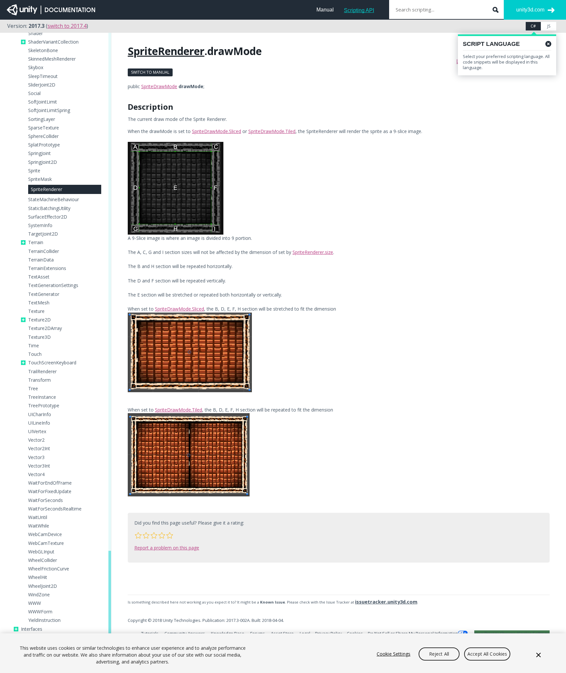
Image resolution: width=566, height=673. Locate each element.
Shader (35, 33)
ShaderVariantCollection (53, 42)
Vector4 (36, 474)
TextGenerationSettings (53, 285)
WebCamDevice (45, 534)
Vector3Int (39, 466)
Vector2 (36, 440)
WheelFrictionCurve (48, 569)
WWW (34, 603)
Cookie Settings (393, 654)
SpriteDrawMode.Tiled (271, 131)
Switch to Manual (150, 72)
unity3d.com (530, 9)
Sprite (34, 171)
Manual (325, 9)
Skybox (35, 67)
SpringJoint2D (42, 162)
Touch (35, 354)
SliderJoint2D (41, 85)
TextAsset (38, 277)
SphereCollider (43, 136)
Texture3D (39, 337)
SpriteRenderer (46, 189)
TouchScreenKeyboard (52, 363)
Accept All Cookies (487, 654)
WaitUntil (37, 517)
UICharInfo (39, 414)
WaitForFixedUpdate (49, 491)
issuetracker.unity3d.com (386, 601)
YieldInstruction (44, 620)
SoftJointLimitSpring (49, 110)
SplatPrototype (44, 145)
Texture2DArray (45, 328)
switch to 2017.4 (66, 25)
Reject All (439, 654)
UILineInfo (39, 423)
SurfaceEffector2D (47, 217)
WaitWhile (38, 526)
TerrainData (41, 260)
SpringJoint (39, 153)
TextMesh (38, 303)
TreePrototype (43, 406)
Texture (36, 311)
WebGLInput (41, 552)
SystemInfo (40, 225)
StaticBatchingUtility (49, 208)
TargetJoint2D (43, 234)
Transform (39, 380)
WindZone (39, 595)
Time (33, 346)
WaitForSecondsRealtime (55, 509)
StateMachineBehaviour (53, 199)
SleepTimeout (43, 76)
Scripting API (359, 10)
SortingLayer (41, 119)
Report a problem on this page (166, 548)
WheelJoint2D (42, 586)
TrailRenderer (42, 372)
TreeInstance (42, 397)
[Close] (538, 655)
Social (34, 93)
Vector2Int (39, 449)
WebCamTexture (46, 543)
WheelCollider (42, 560)
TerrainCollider (43, 251)
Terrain (35, 242)
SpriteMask (40, 179)
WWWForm (40, 612)
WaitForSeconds (45, 500)
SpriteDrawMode (159, 86)
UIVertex (37, 431)
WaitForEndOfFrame (50, 483)
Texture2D (39, 320)
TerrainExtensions (47, 268)
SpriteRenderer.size (312, 252)
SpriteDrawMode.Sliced (216, 131)
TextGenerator (43, 294)
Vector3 (36, 457)
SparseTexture (43, 128)
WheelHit (37, 577)
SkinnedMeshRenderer (52, 59)
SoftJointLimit (42, 102)
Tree (33, 389)
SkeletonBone (43, 50)
